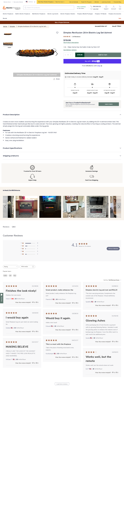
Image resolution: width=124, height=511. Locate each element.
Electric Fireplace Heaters (67, 14)
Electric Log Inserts (52, 14)
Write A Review (113, 248)
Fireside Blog (117, 2)
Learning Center (106, 2)
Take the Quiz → (51, 2)
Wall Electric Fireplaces (38, 14)
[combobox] (48, 8)
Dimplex (12, 26)
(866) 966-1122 (97, 6)
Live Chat (95, 9)
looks (5, 275)
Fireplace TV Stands (100, 14)
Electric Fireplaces (8, 14)
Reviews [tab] (6, 227)
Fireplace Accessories (115, 14)
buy (15, 275)
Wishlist (96, 2)
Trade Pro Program (86, 2)
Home (5, 26)
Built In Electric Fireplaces (22, 14)
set (10, 275)
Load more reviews (62, 384)
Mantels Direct (7, 2)
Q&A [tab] (14, 227)
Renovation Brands (18, 2)
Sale (120, 18)
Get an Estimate (73, 2)
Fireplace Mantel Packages (85, 14)
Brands (5, 18)
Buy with (88, 61)
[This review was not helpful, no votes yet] (36, 302)
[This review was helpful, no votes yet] (33, 302)
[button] (62, 115)
